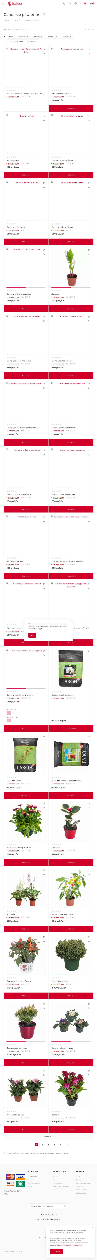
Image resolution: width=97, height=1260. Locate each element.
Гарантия (79, 1186)
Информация (60, 1172)
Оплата (79, 1176)
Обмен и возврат (82, 1190)
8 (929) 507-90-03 (49, 1215)
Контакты (31, 1180)
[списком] (89, 30)
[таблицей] (92, 30)
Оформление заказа (84, 1183)
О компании (32, 1176)
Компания (32, 1172)
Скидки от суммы (34, 1183)
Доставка (79, 1180)
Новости (56, 1176)
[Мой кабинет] (76, 4)
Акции (29, 1186)
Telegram (45, 1237)
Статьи (55, 1180)
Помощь (80, 1172)
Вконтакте (39, 1237)
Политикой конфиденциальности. (69, 1245)
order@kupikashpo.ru (50, 1219)
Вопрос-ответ (81, 1193)
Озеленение (58, 1183)
